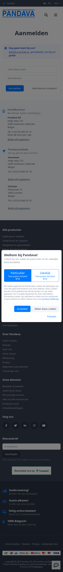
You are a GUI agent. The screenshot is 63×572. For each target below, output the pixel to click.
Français (51, 316)
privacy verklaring (50, 299)
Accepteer (22, 308)
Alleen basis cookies (45, 308)
